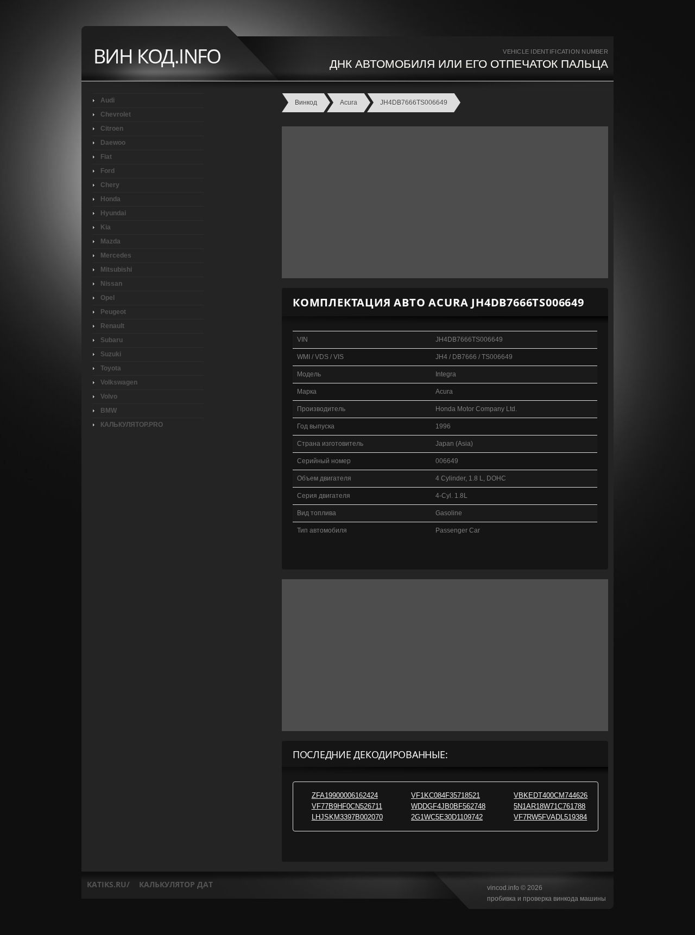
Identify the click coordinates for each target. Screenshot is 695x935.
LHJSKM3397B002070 (347, 817)
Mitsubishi (116, 269)
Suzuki (110, 354)
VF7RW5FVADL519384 (550, 817)
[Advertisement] (442, 202)
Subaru (111, 340)
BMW (108, 410)
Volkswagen (118, 382)
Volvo (108, 396)
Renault (112, 326)
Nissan (111, 283)
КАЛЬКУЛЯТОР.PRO (131, 424)
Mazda (110, 241)
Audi (107, 100)
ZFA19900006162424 (345, 795)
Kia (105, 227)
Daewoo (112, 142)
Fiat (106, 157)
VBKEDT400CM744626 (550, 795)
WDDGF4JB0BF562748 (448, 806)
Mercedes (115, 255)
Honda (110, 199)
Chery (109, 185)
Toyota (110, 368)
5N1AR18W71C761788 (549, 806)
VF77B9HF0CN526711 (347, 806)
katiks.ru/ (108, 884)
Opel (107, 298)
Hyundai (113, 213)
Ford (107, 171)
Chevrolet (115, 114)
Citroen (111, 128)
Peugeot (113, 312)
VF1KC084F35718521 (445, 795)
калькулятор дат (176, 884)
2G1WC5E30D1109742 (447, 817)
